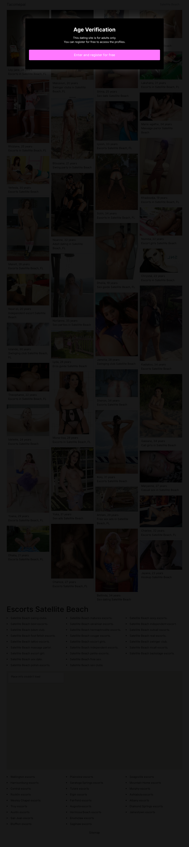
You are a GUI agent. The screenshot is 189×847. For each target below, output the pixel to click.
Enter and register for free (94, 55)
